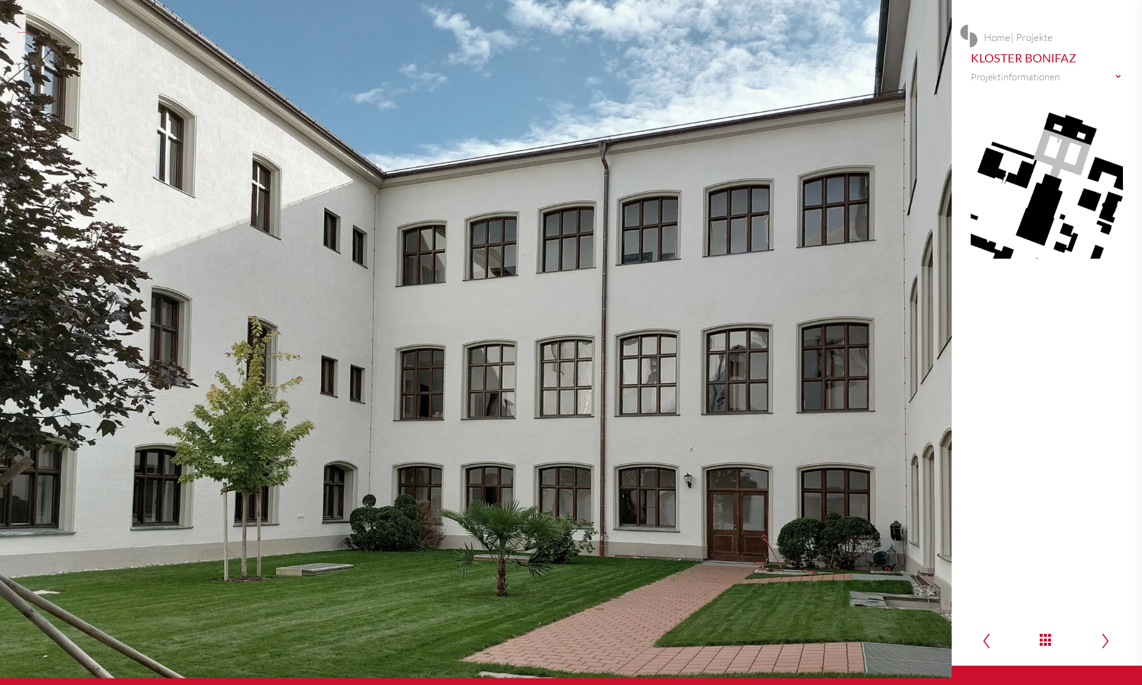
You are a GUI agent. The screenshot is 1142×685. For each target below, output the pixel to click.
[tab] (1047, 77)
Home (997, 37)
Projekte (1034, 37)
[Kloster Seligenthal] (1105, 642)
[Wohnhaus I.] (986, 642)
